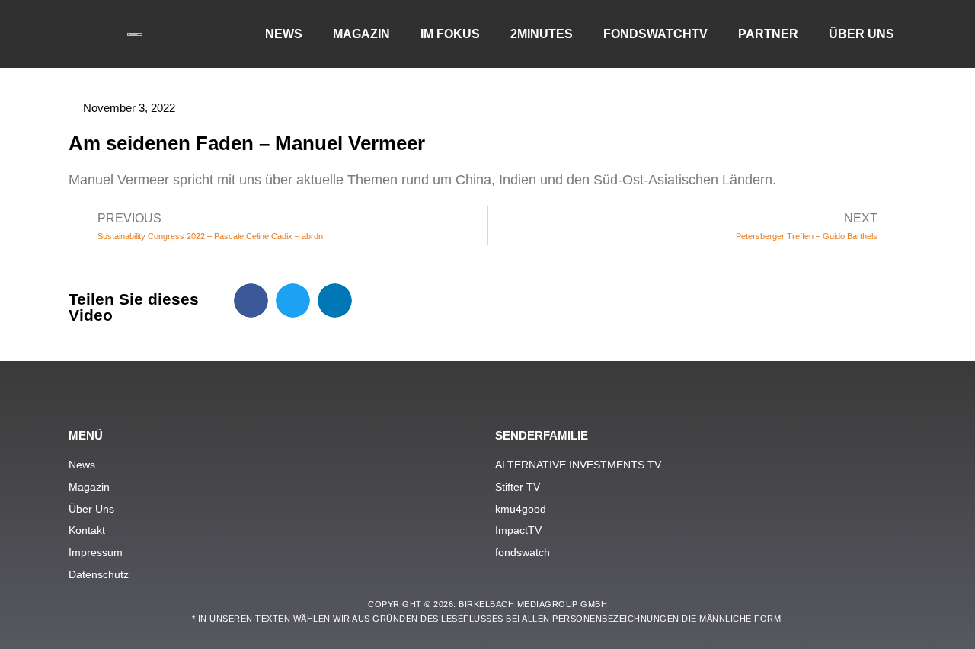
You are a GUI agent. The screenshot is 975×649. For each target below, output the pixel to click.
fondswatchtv (655, 33)
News (283, 33)
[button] (251, 300)
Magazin (361, 33)
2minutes (541, 33)
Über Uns (861, 33)
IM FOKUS (450, 33)
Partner (768, 33)
